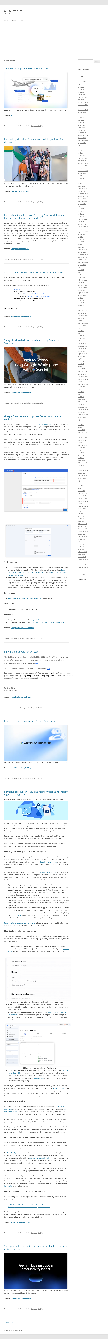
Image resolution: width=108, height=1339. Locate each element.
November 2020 (83, 257)
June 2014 (81, 453)
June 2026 (81, 87)
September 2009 (83, 567)
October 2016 (82, 382)
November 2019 (83, 288)
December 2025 (83, 102)
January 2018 (82, 343)
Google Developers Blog (20, 249)
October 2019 (82, 290)
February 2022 (82, 219)
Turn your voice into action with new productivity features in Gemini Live (35, 1247)
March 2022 (81, 216)
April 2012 (81, 519)
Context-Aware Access (45, 424)
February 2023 (82, 189)
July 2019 (80, 298)
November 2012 (83, 501)
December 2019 (83, 285)
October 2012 (82, 503)
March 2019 (81, 308)
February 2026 (82, 97)
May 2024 (81, 150)
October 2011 (82, 534)
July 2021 (80, 237)
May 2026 (81, 89)
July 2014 (80, 450)
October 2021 (82, 229)
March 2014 (81, 460)
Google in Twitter (18, 20)
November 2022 (83, 196)
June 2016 (81, 392)
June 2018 (81, 331)
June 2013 (81, 483)
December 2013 (83, 468)
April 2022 (81, 214)
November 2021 (83, 227)
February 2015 (82, 432)
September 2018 (83, 323)
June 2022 (81, 209)
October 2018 (82, 321)
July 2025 (80, 115)
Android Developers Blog (21, 1222)
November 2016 (83, 379)
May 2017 (81, 364)
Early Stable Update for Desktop (21, 651)
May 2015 (81, 425)
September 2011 (83, 536)
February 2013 (82, 493)
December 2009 (83, 559)
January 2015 (82, 435)
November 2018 (83, 318)
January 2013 (82, 496)
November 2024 (83, 135)
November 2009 (83, 562)
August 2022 (82, 204)
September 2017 (83, 354)
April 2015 (81, 427)
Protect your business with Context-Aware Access (48, 622)
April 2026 (81, 92)
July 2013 (80, 481)
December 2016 (83, 376)
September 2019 (83, 293)
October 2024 (82, 138)
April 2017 (81, 366)
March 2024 (81, 156)
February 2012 (82, 524)
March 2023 (81, 186)
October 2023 (82, 168)
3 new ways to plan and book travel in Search (28, 68)
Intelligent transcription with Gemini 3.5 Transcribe (32, 721)
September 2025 (83, 110)
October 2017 (82, 351)
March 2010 (81, 554)
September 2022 (83, 201)
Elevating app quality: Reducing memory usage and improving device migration (36, 793)
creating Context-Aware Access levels (31, 572)
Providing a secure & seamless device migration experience (29, 1207)
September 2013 (83, 476)
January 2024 (82, 161)
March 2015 (81, 430)
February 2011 (82, 552)
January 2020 (82, 283)
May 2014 (81, 455)
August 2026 (82, 82)
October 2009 (82, 564)
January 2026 (82, 100)
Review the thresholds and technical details (19, 923)
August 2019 (82, 295)
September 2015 (83, 415)
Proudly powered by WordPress (13, 1330)
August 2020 (82, 265)
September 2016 (83, 384)
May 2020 (81, 272)
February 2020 (82, 280)
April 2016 (81, 397)
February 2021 (82, 249)
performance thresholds (48, 872)
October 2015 (82, 412)
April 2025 (81, 122)
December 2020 (83, 255)
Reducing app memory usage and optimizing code (26, 1204)
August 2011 (82, 539)
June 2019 (81, 300)
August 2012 (82, 509)
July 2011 (80, 542)
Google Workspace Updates (22, 628)
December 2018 (83, 316)
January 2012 (82, 526)
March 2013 (81, 491)
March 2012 (81, 521)
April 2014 (81, 458)
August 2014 (82, 448)
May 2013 (81, 486)
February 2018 (82, 341)
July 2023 (80, 176)
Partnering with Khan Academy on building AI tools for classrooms (33, 140)
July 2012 (80, 511)
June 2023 (81, 178)
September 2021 (83, 232)
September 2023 (83, 171)
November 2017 (83, 349)
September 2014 (83, 445)
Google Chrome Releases (21, 316)
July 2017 (80, 359)
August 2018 (82, 326)
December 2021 (83, 224)
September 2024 (83, 140)
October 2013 (82, 473)
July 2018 (80, 328)
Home (6, 20)
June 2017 (81, 361)
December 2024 (83, 133)
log (36, 663)
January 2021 (82, 252)
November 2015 (83, 409)
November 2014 (83, 440)
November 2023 (83, 166)
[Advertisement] (54, 38)
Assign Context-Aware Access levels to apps (46, 620)
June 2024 (81, 148)
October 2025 (82, 107)
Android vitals (39, 1078)
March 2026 (81, 95)
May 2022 (81, 211)
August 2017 (82, 356)
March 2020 (81, 277)
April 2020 (81, 275)
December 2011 (83, 529)
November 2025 (83, 105)
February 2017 (82, 371)
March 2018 (81, 338)
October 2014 (82, 443)
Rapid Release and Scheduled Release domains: (25, 598)
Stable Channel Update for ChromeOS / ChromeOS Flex (34, 272)
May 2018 (81, 333)
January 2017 (82, 374)
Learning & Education (20, 191)
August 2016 (82, 387)
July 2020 (80, 267)
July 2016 (80, 389)
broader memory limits (48, 862)
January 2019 (82, 313)
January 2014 (82, 465)
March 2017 (81, 369)
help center (8, 1186)
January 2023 (82, 191)
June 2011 (81, 544)
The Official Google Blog (21, 392)
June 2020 (81, 270)
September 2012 (83, 506)
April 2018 (81, 336)
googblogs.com (14, 10)
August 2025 (82, 112)
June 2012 (81, 514)
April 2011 (81, 547)
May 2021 (81, 242)
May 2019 (81, 303)
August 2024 (82, 143)
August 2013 (82, 478)
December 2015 (83, 407)
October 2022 (82, 199)
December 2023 (83, 163)
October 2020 (82, 260)
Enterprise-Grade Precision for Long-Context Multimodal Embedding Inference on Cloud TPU (34, 216)
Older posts (9, 1322)
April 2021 (81, 244)
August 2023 (82, 173)
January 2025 (82, 130)
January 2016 (82, 404)
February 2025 (82, 128)
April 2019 (81, 305)
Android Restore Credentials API (40, 1158)
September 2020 (83, 262)
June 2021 (81, 239)
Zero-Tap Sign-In (13, 1153)
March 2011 (81, 549)
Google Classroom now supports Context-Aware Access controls (34, 418)
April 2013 (81, 488)
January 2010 (82, 557)
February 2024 (82, 158)
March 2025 (81, 125)
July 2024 (80, 145)
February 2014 (82, 463)
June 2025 (81, 117)
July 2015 (80, 420)
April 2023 (81, 183)
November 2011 (83, 531)
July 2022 (80, 206)
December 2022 (83, 194)
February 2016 (82, 402)
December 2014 (83, 437)
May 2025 (81, 120)
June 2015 (81, 422)
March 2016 (81, 399)
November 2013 (83, 470)
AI (12, 115)
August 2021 (82, 234)
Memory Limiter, (58, 1088)
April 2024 (81, 153)
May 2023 (81, 181)
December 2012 (83, 498)
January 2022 (82, 222)
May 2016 (81, 394)
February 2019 (82, 310)
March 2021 (81, 247)
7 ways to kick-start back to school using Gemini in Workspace (31, 341)
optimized (17, 915)
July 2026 (80, 84)
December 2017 (83, 346)
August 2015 (82, 417)
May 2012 (81, 516)
